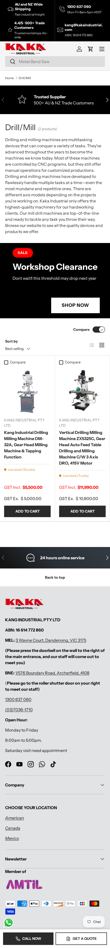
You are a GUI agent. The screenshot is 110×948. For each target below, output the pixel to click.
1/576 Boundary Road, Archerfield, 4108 (52, 672)
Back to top (55, 577)
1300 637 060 (18, 699)
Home (9, 78)
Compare (81, 329)
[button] (90, 49)
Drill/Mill (25, 78)
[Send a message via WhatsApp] (9, 923)
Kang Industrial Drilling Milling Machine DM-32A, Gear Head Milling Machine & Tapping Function (26, 444)
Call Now (31, 938)
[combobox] (55, 61)
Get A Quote (85, 938)
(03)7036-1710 (19, 709)
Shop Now (75, 305)
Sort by (11, 341)
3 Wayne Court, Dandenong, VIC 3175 (51, 640)
